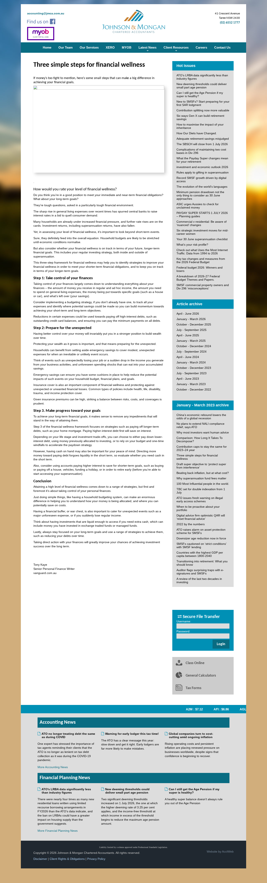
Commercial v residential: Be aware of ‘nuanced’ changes (201, 223)
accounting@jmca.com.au (45, 13)
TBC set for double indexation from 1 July (200, 490)
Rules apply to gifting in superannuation (202, 172)
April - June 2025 (187, 335)
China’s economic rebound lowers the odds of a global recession (201, 416)
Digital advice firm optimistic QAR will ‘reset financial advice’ (200, 517)
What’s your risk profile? (192, 244)
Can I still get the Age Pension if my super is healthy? (199, 94)
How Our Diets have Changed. (196, 133)
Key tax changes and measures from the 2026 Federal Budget (200, 260)
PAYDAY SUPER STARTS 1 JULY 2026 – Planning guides (202, 214)
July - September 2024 (191, 351)
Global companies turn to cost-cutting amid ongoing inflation (191, 735)
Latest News (147, 47)
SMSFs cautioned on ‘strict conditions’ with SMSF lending (201, 545)
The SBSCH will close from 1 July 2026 (202, 144)
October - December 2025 (193, 324)
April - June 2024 (187, 357)
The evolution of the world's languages (201, 186)
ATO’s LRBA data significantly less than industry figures (202, 77)
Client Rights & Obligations (67, 858)
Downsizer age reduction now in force (201, 538)
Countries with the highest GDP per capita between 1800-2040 (199, 554)
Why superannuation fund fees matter (201, 478)
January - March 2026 (191, 319)
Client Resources (176, 47)
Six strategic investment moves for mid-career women (202, 232)
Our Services (89, 47)
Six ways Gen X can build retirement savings (200, 117)
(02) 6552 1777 (230, 22)
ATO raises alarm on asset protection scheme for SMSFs (200, 531)
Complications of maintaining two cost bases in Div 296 (201, 151)
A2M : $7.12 (188, 709)
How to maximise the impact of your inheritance (200, 126)
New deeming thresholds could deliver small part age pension (201, 85)
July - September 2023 (191, 373)
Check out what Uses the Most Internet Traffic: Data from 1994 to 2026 (202, 251)
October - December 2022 (193, 389)
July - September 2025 (191, 330)
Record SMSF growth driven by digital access (201, 179)
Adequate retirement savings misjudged (202, 138)
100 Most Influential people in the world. (202, 483)
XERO (110, 47)
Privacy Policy (96, 858)
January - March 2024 (191, 362)
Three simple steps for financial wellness (197, 457)
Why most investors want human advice (202, 432)
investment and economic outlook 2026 (202, 167)
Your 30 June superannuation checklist (202, 239)
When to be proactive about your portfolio (198, 508)
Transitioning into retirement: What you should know (202, 563)
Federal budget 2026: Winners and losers (199, 269)
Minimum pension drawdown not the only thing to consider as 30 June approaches (200, 195)
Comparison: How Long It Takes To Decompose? (199, 439)
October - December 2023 (193, 367)
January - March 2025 (191, 340)
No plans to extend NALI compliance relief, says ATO (200, 425)
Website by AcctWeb (220, 851)
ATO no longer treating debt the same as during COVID (68, 735)
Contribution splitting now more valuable (202, 110)
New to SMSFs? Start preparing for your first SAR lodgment (202, 103)
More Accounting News (53, 767)
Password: (183, 631)
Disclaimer (40, 858)
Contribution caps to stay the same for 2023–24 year (201, 448)
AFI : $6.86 (215, 709)
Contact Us (222, 47)
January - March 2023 (191, 384)
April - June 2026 (187, 313)
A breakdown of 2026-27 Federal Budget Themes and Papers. (198, 278)
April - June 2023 (187, 378)
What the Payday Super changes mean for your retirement (202, 160)
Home (47, 47)
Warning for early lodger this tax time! (132, 733)
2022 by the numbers (190, 524)
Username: (183, 621)
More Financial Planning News (58, 830)
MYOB (126, 47)
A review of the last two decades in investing (199, 580)
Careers (201, 47)
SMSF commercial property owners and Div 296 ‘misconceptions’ (202, 286)
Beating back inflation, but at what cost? (202, 473)
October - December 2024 (193, 346)
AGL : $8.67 (242, 709)
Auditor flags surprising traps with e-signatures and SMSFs (200, 571)
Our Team (65, 47)
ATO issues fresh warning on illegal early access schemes (199, 499)
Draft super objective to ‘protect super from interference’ (201, 465)
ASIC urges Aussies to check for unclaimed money (197, 205)
